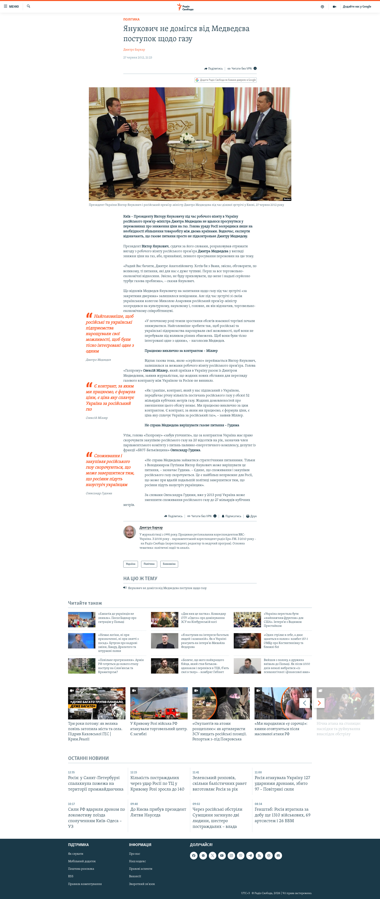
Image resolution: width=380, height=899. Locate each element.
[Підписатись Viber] (240, 855)
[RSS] (259, 855)
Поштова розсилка (81, 869)
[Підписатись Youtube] (222, 855)
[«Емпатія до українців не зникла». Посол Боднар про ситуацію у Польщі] (81, 619)
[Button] (213, 68)
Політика (131, 20)
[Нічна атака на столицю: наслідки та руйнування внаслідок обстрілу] (345, 703)
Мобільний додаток (82, 861)
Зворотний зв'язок (142, 884)
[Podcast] (269, 855)
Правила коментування (85, 884)
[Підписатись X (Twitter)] (212, 855)
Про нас (134, 854)
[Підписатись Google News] (203, 855)
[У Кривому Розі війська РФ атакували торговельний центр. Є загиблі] (159, 703)
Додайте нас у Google (357, 6)
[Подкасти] (322, 6)
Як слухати (75, 854)
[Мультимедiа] (335, 6)
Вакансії (135, 876)
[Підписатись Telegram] (250, 855)
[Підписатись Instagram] (231, 855)
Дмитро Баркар (134, 49)
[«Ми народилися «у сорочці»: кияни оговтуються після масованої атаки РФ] (283, 703)
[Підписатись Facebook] (194, 855)
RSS (70, 876)
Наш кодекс (137, 861)
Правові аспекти (140, 869)
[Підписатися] (278, 855)
